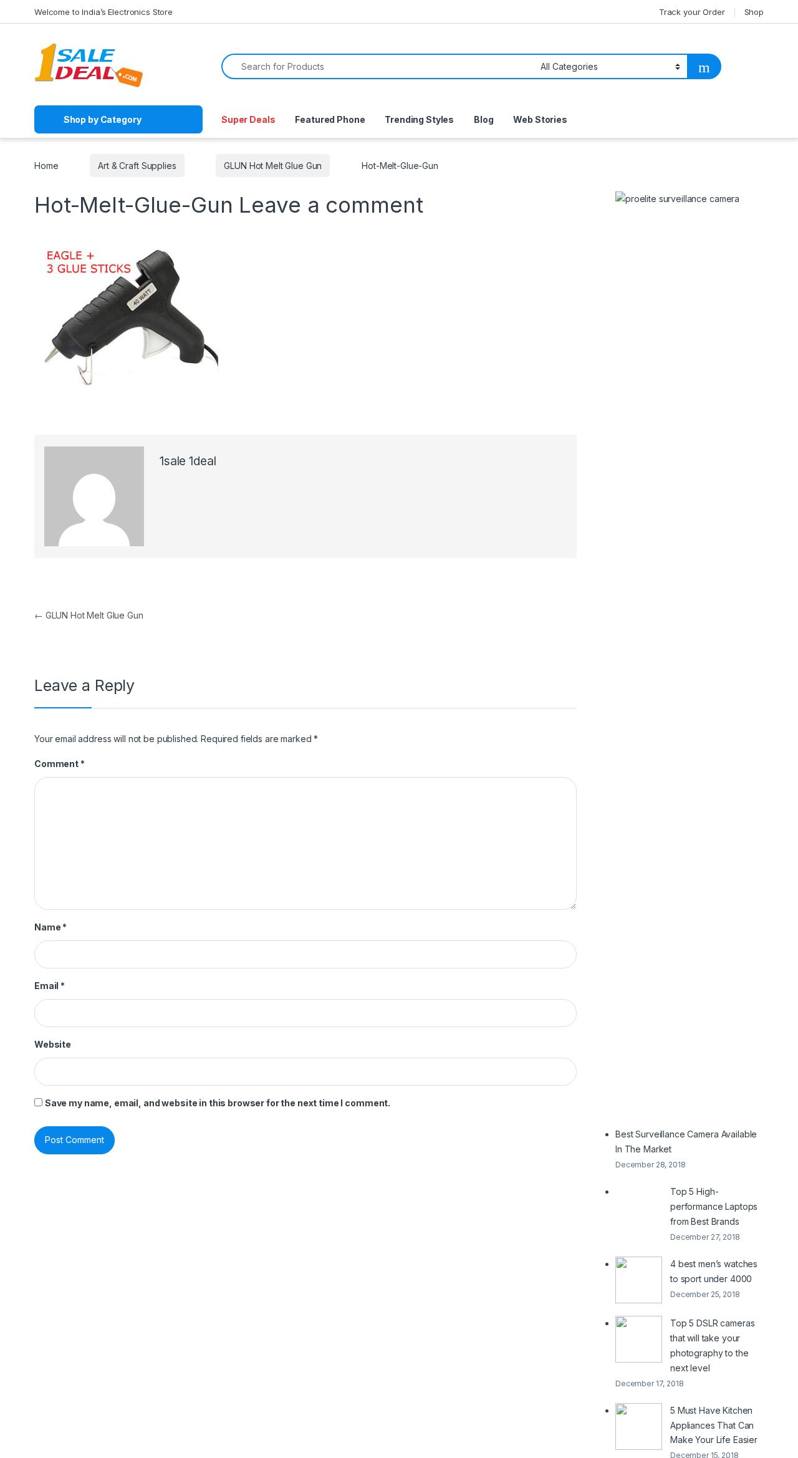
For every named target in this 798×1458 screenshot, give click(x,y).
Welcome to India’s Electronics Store (103, 12)
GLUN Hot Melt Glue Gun (273, 165)
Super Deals (248, 119)
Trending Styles (419, 119)
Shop (754, 12)
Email (49, 985)
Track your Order (692, 12)
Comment (59, 763)
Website (52, 1044)
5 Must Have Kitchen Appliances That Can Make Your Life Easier (713, 1425)
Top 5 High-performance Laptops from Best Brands (713, 1206)
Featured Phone (330, 119)
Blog (483, 119)
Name (50, 927)
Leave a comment (331, 204)
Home (46, 165)
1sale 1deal (188, 461)
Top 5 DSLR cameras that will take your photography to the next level (712, 1345)
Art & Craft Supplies (137, 165)
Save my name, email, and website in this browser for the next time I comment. (217, 1103)
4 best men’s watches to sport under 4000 (713, 1271)
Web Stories (540, 119)
